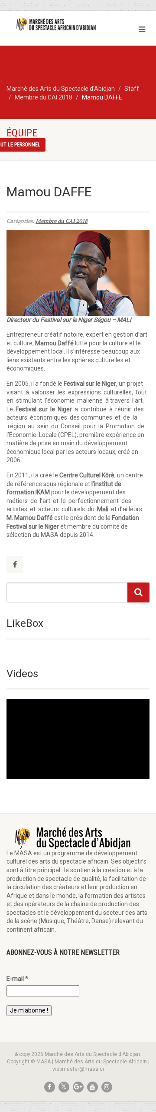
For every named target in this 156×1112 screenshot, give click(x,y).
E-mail (17, 978)
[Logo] (52, 24)
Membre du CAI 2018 (62, 221)
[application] (78, 739)
